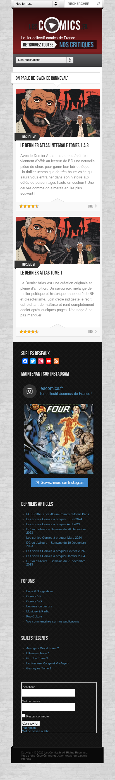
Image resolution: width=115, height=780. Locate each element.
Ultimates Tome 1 (38, 653)
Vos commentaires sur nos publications (52, 621)
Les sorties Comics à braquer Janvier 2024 (55, 556)
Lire (90, 206)
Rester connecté (37, 716)
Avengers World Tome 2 (42, 648)
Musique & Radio (37, 611)
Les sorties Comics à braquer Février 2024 (55, 551)
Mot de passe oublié (35, 731)
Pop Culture (34, 616)
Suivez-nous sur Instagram (62, 482)
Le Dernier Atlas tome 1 (41, 273)
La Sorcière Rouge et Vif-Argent (47, 663)
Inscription (29, 727)
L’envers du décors (39, 606)
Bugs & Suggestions (40, 591)
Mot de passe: (31, 701)
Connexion (30, 723)
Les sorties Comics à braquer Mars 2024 (54, 537)
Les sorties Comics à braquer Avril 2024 (53, 524)
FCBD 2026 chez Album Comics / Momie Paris (57, 514)
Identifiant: (28, 687)
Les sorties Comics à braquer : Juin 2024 (54, 519)
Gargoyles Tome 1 (38, 668)
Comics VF (33, 596)
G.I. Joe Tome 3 (37, 658)
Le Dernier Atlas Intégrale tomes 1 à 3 (54, 145)
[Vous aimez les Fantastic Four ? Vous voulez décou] (59, 439)
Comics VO (34, 601)
